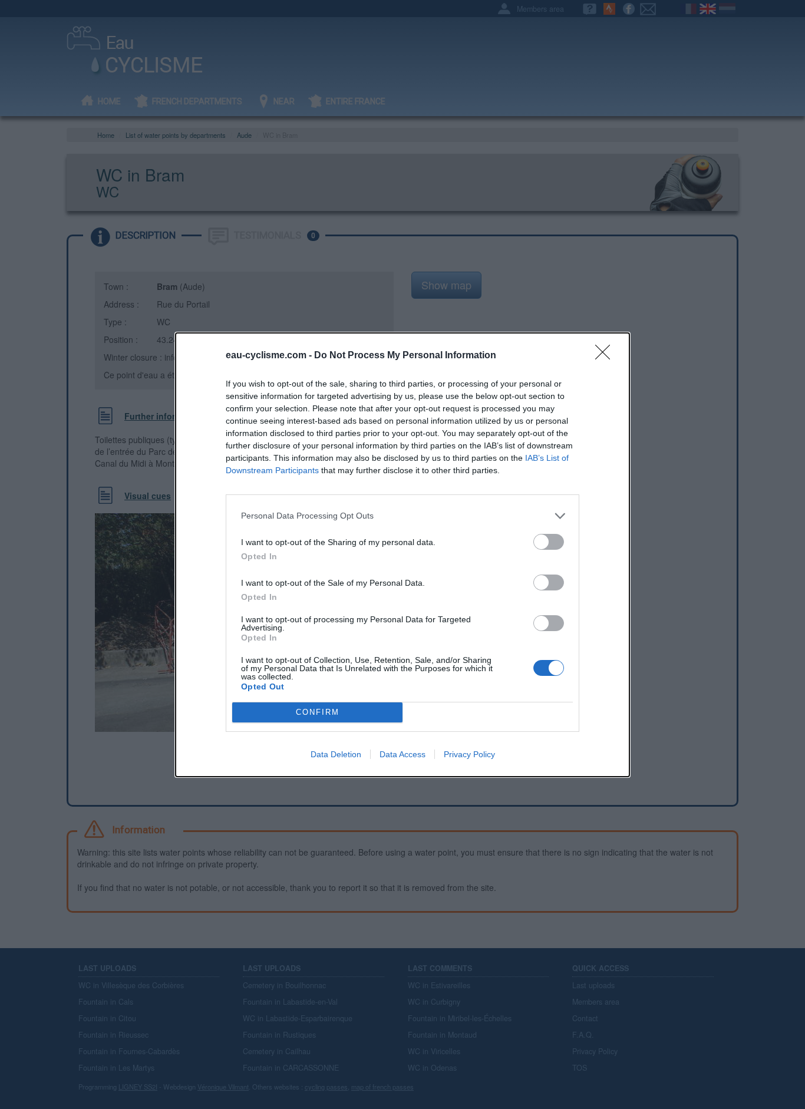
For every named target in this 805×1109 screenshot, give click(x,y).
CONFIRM (317, 712)
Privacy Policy (469, 754)
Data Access (402, 754)
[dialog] (402, 555)
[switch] (548, 542)
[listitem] (402, 516)
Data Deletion (336, 754)
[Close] (606, 356)
